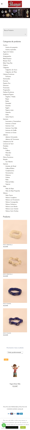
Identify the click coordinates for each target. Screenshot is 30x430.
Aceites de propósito (11, 47)
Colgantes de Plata (11, 72)
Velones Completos (11, 197)
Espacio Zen (6, 83)
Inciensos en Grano (10, 132)
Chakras (5, 65)
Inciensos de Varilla (10, 130)
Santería (5, 164)
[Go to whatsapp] (4, 425)
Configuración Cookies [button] (11, 427)
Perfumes (8, 76)
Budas (7, 101)
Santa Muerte (9, 117)
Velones (5, 193)
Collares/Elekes (9, 168)
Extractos (6, 85)
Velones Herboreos (10, 204)
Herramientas (9, 173)
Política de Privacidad (10, 406)
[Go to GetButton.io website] (3, 428)
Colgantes (6, 67)
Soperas (7, 184)
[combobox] (15, 352)
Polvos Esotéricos (8, 157)
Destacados (6, 79)
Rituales (5, 159)
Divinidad (8, 103)
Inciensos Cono (9, 126)
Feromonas (6, 88)
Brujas (7, 99)
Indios (7, 114)
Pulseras (7, 155)
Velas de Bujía (9, 188)
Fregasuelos (6, 90)
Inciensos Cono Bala (11, 128)
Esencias (5, 81)
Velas (4, 186)
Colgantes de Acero (11, 70)
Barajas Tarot (7, 61)
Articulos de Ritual (10, 166)
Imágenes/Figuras (8, 94)
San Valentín (9, 162)
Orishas (7, 177)
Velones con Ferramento (12, 200)
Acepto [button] (23, 427)
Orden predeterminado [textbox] (14, 352)
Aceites (5, 45)
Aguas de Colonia (8, 52)
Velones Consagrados (11, 202)
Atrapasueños (7, 56)
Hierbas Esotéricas (8, 92)
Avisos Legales (18, 409)
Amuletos (6, 54)
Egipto (7, 108)
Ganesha (7, 112)
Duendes (8, 105)
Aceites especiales (10, 49)
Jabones (5, 135)
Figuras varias (9, 110)
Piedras (5, 148)
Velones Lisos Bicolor (11, 206)
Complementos (9, 171)
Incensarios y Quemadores (13, 121)
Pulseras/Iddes (9, 182)
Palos (7, 179)
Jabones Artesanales (11, 137)
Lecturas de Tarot (8, 144)
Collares (7, 150)
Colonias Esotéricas (8, 74)
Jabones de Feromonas (12, 139)
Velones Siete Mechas (11, 211)
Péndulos (5, 146)
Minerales (8, 153)
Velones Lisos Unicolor (11, 209)
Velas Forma (9, 195)
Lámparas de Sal (8, 141)
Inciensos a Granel (10, 123)
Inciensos (5, 119)
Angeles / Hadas (10, 97)
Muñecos (8, 175)
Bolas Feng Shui (7, 63)
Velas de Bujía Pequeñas (12, 191)
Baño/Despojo (7, 58)
